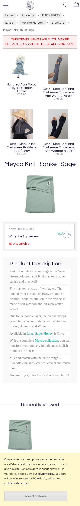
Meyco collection (46, 340)
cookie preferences (16, 483)
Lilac (30, 333)
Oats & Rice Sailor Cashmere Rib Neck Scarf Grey (21, 147)
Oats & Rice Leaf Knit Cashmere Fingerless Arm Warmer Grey (58, 92)
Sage (38, 333)
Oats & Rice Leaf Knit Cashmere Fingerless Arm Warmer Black (58, 147)
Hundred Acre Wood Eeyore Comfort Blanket (21, 88)
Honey (48, 333)
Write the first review (23, 236)
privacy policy (46, 473)
